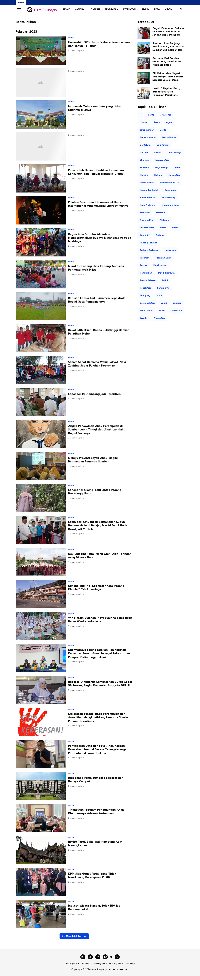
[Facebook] (105, 956)
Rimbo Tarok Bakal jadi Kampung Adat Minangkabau (95, 843)
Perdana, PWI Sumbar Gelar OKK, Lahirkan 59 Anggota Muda (166, 61)
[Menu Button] (19, 10)
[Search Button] (181, 10)
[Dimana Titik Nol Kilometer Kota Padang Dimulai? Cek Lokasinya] (41, 594)
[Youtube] (111, 957)
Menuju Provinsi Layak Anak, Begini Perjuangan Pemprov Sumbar (93, 460)
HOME (66, 9)
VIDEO (168, 9)
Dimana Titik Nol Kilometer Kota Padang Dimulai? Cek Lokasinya (96, 587)
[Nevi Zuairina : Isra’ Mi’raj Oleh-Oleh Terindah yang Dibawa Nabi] (41, 562)
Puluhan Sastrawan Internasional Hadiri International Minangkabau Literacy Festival (98, 204)
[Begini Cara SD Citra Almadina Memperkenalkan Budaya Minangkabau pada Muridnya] (41, 242)
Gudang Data (116, 963)
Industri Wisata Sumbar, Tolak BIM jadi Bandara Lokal (94, 907)
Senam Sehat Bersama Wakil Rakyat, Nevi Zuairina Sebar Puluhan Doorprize (97, 364)
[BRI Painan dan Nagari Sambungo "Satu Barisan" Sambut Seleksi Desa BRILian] (144, 78)
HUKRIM (145, 9)
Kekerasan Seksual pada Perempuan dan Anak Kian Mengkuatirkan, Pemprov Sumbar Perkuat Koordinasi (99, 717)
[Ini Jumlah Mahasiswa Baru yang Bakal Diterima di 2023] (41, 114)
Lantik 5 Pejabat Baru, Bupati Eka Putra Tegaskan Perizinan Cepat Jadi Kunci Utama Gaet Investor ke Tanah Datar (167, 92)
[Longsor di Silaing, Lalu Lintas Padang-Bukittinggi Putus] (41, 498)
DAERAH (95, 9)
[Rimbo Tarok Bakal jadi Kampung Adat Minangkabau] (41, 850)
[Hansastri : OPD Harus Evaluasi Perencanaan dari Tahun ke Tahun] (41, 50)
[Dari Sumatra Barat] (42, 10)
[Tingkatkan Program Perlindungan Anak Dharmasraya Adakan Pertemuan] (41, 818)
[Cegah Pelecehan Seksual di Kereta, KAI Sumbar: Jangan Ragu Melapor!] (144, 33)
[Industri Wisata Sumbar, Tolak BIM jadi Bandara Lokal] (41, 914)
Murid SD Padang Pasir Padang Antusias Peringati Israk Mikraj (96, 268)
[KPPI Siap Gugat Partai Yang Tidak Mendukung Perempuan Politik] (41, 882)
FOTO (157, 9)
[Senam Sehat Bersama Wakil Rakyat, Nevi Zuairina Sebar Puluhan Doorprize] (41, 370)
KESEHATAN (129, 9)
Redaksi (86, 963)
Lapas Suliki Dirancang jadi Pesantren (94, 394)
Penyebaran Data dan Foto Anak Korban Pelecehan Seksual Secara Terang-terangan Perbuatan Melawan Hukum (98, 749)
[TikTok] (97, 956)
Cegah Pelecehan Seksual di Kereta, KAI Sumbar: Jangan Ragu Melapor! (168, 31)
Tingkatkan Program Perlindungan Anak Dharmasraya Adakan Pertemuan (96, 811)
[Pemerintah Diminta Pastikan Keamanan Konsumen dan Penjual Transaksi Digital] (41, 178)
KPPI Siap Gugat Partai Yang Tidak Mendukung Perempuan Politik (92, 875)
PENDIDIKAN (111, 9)
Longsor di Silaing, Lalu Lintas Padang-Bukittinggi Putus (95, 492)
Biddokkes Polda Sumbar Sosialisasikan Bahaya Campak (95, 779)
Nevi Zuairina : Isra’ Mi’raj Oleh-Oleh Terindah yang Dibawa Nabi (99, 555)
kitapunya (102, 969)
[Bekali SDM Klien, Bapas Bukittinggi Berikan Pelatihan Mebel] (41, 338)
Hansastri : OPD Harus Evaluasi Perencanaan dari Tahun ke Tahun (99, 44)
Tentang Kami (72, 963)
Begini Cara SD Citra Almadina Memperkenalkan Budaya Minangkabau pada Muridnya (99, 237)
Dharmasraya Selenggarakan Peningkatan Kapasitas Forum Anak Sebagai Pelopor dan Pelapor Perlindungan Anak (99, 653)
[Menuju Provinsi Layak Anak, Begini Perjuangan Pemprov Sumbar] (41, 466)
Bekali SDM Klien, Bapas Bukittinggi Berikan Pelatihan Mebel (98, 332)
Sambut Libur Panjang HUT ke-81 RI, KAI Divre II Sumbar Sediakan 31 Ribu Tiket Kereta (168, 46)
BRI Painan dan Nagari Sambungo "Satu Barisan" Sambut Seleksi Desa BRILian (168, 77)
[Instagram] (82, 956)
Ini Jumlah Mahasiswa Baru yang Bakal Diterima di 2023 (94, 108)
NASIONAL (80, 9)
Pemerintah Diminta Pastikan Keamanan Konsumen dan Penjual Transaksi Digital (96, 172)
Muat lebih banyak (76, 936)
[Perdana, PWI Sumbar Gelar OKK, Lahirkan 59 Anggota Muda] (144, 63)
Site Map (130, 963)
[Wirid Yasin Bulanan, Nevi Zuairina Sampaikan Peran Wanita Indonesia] (41, 626)
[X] (90, 956)
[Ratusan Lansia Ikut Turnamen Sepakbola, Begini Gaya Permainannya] (41, 306)
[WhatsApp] (117, 956)
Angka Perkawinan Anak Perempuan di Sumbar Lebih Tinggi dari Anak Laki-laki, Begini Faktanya (96, 429)
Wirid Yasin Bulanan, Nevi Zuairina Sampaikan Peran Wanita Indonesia (100, 619)
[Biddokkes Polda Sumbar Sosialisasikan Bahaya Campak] (41, 786)
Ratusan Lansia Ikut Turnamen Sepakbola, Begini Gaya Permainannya (97, 300)
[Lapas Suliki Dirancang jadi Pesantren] (41, 402)
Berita (71, 37)
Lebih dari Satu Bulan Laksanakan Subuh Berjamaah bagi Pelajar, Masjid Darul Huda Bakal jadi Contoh (97, 525)
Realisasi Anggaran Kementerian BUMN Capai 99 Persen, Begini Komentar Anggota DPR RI (100, 683)
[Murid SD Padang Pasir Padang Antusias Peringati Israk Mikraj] (41, 274)
